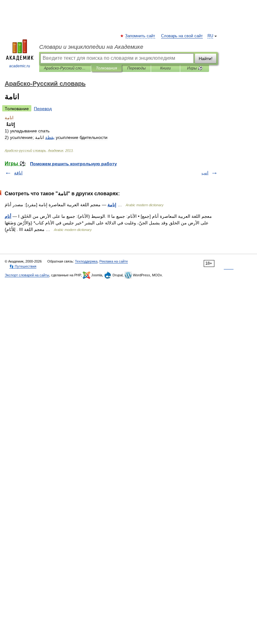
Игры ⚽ (194, 68)
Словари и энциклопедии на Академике (91, 47)
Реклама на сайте (113, 261)
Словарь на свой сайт (182, 36)
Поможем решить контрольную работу (73, 163)
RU (210, 36)
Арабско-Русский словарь (65, 68)
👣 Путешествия (22, 266)
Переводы (136, 68)
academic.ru (19, 66)
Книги (165, 68)
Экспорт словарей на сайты (27, 275)
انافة (18, 172)
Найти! (205, 58)
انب (205, 172)
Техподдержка (86, 261)
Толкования (106, 68)
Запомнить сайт (140, 36)
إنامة (112, 204)
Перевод (43, 108)
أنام (8, 216)
